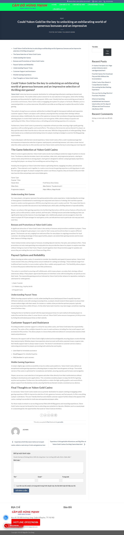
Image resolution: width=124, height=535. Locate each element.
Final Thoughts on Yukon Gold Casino (25, 78)
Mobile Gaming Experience (22, 75)
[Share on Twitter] (45, 415)
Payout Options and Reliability (23, 64)
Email (40, 477)
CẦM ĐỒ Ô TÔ (64, 4)
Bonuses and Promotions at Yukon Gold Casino (28, 61)
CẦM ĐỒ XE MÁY (78, 4)
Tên (15, 477)
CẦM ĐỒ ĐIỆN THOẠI (96, 4)
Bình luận (17, 460)
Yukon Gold (15, 94)
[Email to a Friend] (48, 415)
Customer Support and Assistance (24, 71)
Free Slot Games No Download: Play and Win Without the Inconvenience (102, 76)
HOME (54, 4)
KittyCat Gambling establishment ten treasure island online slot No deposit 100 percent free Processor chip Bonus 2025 (101, 104)
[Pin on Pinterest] (52, 415)
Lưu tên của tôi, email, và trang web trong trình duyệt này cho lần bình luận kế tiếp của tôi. (46, 486)
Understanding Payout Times (23, 68)
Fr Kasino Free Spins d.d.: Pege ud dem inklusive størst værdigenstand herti (102, 68)
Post (62, 18)
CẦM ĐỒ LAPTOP (59, 9)
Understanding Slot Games (22, 58)
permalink (60, 422)
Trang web (65, 477)
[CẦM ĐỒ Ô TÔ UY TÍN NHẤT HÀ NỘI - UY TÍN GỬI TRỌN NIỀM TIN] (30, 7)
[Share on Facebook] (41, 415)
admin (72, 32)
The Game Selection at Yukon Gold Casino (27, 54)
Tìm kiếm (95, 47)
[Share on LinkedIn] (55, 415)
